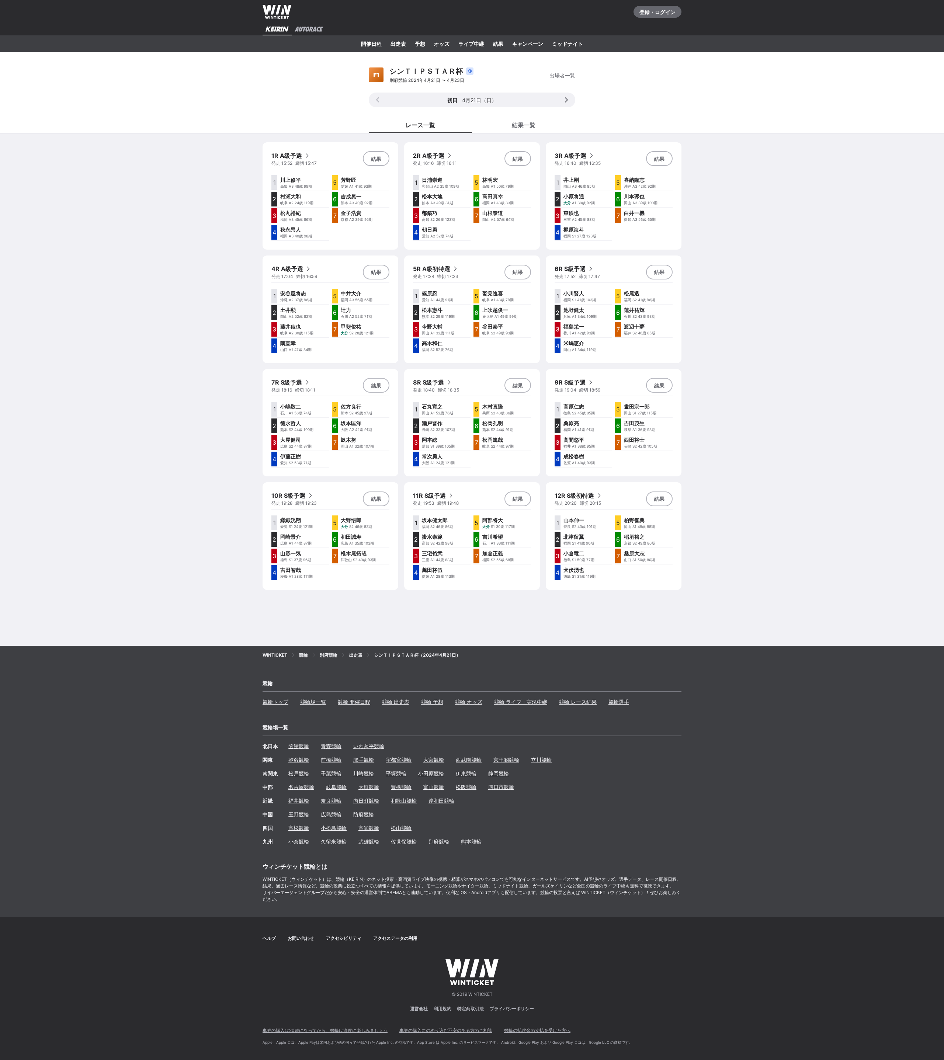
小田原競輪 (431, 773)
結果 (498, 44)
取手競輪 (363, 760)
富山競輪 (433, 787)
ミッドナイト (567, 44)
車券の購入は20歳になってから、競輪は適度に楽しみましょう (325, 1030)
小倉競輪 (298, 841)
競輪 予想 (432, 702)
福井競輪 (298, 800)
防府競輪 (363, 814)
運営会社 (419, 1008)
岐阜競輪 (336, 787)
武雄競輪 (368, 841)
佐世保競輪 (404, 841)
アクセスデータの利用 (395, 938)
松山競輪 (401, 828)
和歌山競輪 (404, 800)
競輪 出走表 (395, 702)
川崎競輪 (363, 773)
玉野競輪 (298, 814)
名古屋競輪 (301, 787)
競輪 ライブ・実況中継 (520, 702)
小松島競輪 (334, 828)
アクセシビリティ (343, 938)
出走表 (398, 44)
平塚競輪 (396, 773)
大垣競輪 (368, 787)
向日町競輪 (366, 800)
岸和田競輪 (441, 800)
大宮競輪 (433, 760)
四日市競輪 (501, 787)
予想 (420, 44)
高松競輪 (298, 828)
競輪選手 (618, 702)
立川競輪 (541, 760)
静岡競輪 (498, 773)
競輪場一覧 (313, 702)
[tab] (523, 124)
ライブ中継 (471, 44)
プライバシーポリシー (512, 1008)
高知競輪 (368, 828)
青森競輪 (331, 746)
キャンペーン (527, 44)
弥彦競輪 (298, 760)
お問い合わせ (301, 938)
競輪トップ (275, 702)
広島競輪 (331, 814)
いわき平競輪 (368, 746)
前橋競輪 (331, 760)
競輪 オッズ (468, 702)
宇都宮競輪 (399, 760)
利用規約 (442, 1008)
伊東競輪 (466, 773)
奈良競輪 (331, 800)
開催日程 (371, 44)
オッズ (442, 44)
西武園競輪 (469, 760)
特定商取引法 (470, 1008)
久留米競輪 (334, 841)
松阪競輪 (466, 787)
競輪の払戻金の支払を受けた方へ (537, 1030)
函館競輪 (298, 746)
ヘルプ (269, 938)
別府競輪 (438, 841)
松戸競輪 (298, 773)
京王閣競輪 (506, 760)
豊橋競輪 (401, 787)
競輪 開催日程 (354, 702)
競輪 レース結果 (578, 702)
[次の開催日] (566, 100)
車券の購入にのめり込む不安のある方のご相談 (445, 1030)
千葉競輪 (331, 773)
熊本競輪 (471, 841)
